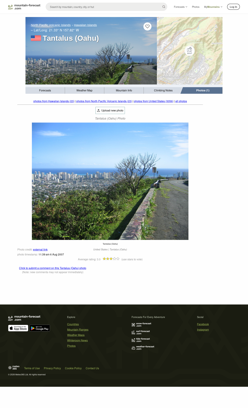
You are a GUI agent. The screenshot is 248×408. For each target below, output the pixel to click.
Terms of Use (32, 368)
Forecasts (179, 6)
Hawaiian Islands (85, 25)
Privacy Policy (52, 368)
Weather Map (84, 90)
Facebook (203, 324)
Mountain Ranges (77, 329)
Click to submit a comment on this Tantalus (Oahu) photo (52, 268)
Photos (195, 6)
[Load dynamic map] (190, 51)
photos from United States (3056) (153, 101)
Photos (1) (202, 90)
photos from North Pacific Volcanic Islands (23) (104, 101)
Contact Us (92, 368)
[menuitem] (45, 90)
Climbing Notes (163, 90)
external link (40, 249)
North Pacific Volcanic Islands (51, 25)
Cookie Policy (73, 368)
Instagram (203, 329)
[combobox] (106, 7)
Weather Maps (76, 335)
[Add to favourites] (147, 26)
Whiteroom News (77, 340)
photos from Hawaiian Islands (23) (53, 101)
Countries (73, 324)
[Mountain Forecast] (24, 6)
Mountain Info (124, 90)
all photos (181, 101)
